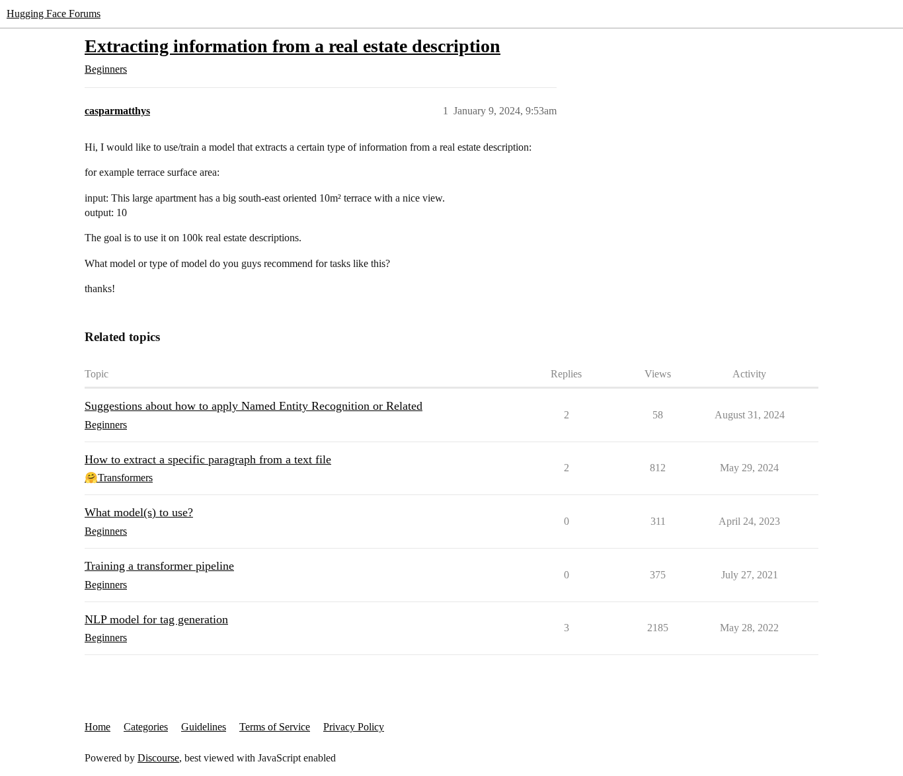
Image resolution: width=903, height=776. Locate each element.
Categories (146, 726)
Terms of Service (274, 726)
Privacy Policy (353, 726)
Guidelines (203, 726)
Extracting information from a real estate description (292, 46)
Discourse (158, 757)
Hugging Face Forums (53, 13)
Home (97, 726)
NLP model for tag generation (156, 619)
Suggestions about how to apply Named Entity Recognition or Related (253, 405)
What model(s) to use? (139, 512)
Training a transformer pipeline (159, 565)
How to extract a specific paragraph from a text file (208, 459)
